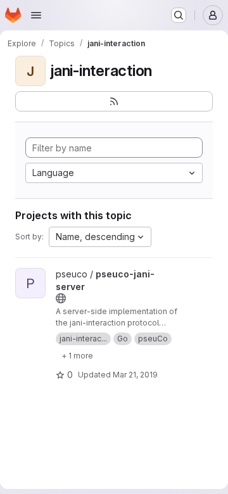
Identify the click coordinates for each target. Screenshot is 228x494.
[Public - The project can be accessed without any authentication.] (61, 298)
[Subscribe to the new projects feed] (114, 101)
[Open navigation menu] (36, 15)
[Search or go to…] (178, 15)
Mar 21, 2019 (135, 374)
